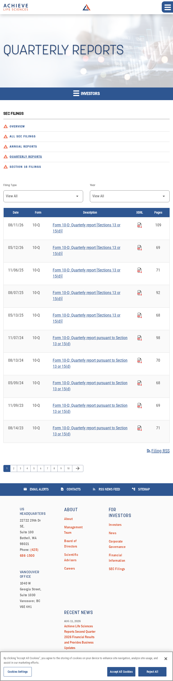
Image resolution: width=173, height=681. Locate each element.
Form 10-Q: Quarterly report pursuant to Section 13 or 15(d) (90, 340)
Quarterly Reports (26, 156)
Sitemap (141, 489)
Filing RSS (158, 450)
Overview (17, 126)
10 (69, 468)
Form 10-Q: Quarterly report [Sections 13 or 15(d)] (86, 228)
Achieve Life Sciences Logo (86, 7)
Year (92, 185)
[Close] (166, 659)
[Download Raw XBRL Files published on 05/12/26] (139, 247)
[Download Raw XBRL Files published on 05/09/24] (139, 382)
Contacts (70, 489)
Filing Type (10, 185)
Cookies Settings (18, 671)
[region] (86, 666)
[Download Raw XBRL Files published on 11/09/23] (139, 405)
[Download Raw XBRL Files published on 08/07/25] (139, 292)
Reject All (152, 671)
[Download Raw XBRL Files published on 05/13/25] (139, 314)
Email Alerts (36, 489)
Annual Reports (23, 146)
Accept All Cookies (121, 671)
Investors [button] (90, 94)
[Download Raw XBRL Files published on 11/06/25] (139, 269)
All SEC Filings (23, 136)
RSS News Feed (106, 489)
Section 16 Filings (25, 167)
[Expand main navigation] (167, 7)
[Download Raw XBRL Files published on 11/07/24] (139, 337)
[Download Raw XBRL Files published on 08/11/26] (139, 224)
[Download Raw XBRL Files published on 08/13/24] (139, 360)
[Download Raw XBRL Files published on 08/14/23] (139, 427)
